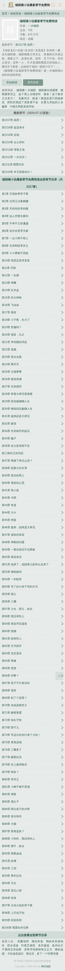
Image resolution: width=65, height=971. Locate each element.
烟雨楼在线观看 (48, 90)
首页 (4, 13)
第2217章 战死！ (25, 44)
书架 (11, 5)
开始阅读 (11, 82)
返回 (4, 5)
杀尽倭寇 (43, 945)
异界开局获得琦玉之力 (38, 949)
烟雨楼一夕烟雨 (26, 90)
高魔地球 (23, 941)
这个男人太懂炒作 (29, 94)
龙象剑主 (24, 98)
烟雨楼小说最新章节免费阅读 (41, 13)
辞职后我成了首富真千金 (22, 102)
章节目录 (33, 82)
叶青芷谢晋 (28, 945)
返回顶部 (59, 676)
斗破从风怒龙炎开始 (22, 106)
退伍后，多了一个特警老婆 (42, 953)
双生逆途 (13, 945)
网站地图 (46, 966)
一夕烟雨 (33, 25)
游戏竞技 (15, 13)
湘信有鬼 (37, 941)
